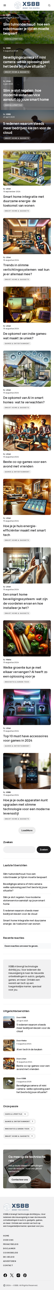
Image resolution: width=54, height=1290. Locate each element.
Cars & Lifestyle (13, 39)
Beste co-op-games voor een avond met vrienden (33, 1067)
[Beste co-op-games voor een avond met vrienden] (27, 433)
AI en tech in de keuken (29, 1049)
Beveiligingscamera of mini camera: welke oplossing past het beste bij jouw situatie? (25, 887)
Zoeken (8, 842)
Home (6, 1236)
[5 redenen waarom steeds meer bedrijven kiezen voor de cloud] (27, 126)
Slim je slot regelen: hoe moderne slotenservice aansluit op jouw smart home (24, 900)
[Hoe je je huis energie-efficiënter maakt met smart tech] (27, 497)
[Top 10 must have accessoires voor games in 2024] (27, 707)
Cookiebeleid (10, 1253)
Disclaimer (9, 1248)
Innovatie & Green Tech (17, 682)
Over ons (8, 1240)
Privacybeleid (10, 1244)
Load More (27, 830)
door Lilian (21, 1058)
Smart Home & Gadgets (17, 72)
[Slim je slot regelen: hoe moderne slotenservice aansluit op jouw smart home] (27, 93)
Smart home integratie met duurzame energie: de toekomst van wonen (24, 922)
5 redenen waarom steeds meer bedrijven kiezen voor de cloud (21, 912)
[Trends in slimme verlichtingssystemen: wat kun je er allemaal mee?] (27, 236)
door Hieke (21, 1040)
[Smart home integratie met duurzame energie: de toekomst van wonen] (27, 167)
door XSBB (21, 1017)
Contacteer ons (20, 1179)
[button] (4, 5)
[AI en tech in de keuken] (9, 1045)
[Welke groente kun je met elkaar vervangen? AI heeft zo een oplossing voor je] (27, 638)
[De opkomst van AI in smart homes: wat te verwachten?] (27, 369)
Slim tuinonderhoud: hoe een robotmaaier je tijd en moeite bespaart (25, 875)
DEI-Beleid (8, 1257)
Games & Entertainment (17, 343)
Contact (8, 1265)
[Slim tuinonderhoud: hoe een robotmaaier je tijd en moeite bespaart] (27, 27)
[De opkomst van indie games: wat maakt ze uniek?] (27, 305)
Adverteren (9, 1261)
